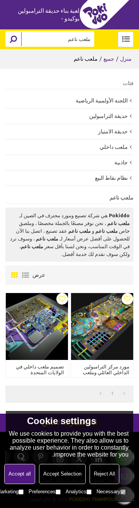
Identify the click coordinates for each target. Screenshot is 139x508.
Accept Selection (62, 474)
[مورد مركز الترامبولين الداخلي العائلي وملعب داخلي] (102, 326)
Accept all (19, 474)
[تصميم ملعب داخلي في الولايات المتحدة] (37, 326)
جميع (108, 59)
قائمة (25, 275)
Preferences (42, 491)
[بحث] (13, 39)
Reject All (104, 474)
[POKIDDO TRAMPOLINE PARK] (107, 14)
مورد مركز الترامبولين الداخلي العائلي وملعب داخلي (106, 372)
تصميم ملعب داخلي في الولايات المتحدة (40, 369)
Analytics (76, 491)
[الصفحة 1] (124, 393)
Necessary (108, 491)
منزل (126, 59)
